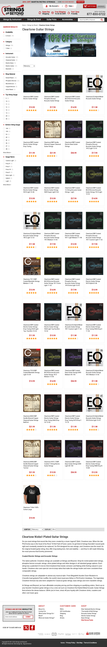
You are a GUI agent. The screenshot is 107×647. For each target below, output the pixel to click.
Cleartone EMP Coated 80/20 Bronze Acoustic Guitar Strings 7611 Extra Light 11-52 (52, 282)
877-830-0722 (96, 14)
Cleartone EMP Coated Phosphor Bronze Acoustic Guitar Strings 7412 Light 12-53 (93, 145)
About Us (42, 609)
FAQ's (62, 609)
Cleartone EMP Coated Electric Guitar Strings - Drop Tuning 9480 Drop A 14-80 (94, 465)
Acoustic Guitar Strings (88, 613)
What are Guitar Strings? (47, 618)
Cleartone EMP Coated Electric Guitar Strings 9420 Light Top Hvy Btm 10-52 (52, 328)
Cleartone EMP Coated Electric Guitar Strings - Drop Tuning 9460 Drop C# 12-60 (51, 419)
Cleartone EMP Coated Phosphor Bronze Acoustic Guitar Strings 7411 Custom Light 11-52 (94, 237)
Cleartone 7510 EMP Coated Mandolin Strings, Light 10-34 (31, 372)
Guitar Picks (52, 19)
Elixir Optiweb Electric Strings (90, 609)
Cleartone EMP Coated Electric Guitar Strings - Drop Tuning (30, 144)
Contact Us (42, 611)
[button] (52, 6)
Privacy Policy (70, 643)
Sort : (27, 529)
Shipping (63, 613)
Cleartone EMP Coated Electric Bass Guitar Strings (72, 144)
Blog (61, 616)
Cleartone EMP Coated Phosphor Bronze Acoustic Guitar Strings (51, 99)
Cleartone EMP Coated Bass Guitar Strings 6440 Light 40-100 (73, 464)
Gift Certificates (65, 611)
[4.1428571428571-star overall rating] (94, 110)
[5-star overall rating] (53, 110)
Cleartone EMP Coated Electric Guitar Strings (30, 98)
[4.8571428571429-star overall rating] (32, 110)
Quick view (32, 73)
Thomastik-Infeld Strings (89, 611)
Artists (62, 618)
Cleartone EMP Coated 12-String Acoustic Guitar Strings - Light (73, 190)
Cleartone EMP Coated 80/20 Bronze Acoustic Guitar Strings (72, 99)
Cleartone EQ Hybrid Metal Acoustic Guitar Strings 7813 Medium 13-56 (94, 372)
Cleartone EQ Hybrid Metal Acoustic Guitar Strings (94, 98)
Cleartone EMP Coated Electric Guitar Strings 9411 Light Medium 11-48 (73, 235)
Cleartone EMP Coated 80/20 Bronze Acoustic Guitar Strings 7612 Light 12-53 (94, 191)
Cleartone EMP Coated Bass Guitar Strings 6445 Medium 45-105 (73, 372)
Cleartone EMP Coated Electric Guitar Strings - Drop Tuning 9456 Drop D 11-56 (94, 328)
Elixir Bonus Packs (87, 620)
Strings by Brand (34, 19)
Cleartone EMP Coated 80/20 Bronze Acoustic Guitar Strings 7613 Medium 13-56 (51, 374)
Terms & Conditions (90, 643)
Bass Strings (85, 618)
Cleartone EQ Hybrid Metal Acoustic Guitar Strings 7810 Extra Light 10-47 (94, 418)
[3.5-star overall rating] (53, 475)
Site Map (79, 643)
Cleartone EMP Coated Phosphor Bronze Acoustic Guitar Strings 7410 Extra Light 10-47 (72, 282)
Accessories (67, 19)
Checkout (101, 6)
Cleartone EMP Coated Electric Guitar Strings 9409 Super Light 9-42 (51, 190)
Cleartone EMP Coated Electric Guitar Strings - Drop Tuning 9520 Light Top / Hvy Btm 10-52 (30, 328)
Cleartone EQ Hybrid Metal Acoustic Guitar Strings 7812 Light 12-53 (32, 235)
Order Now (80, 2)
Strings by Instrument (12, 19)
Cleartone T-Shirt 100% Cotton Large (30, 508)
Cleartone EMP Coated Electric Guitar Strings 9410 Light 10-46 (30, 190)
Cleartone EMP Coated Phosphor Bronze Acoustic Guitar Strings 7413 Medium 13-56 (51, 237)
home (63, 643)
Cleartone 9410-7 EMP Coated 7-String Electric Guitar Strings (52, 464)
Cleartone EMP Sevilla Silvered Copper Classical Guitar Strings (52, 144)
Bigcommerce (27, 643)
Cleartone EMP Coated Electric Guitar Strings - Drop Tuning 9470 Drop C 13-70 (73, 419)
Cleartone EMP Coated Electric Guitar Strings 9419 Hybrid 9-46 (93, 281)
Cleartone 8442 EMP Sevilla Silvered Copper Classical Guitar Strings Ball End (30, 419)
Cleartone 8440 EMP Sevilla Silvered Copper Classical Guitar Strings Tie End (30, 465)
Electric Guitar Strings (88, 616)
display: (48, 529)
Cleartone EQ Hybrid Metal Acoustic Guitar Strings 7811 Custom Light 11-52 (73, 327)
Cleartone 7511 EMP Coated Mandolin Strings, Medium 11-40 (31, 281)
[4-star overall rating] (53, 156)
